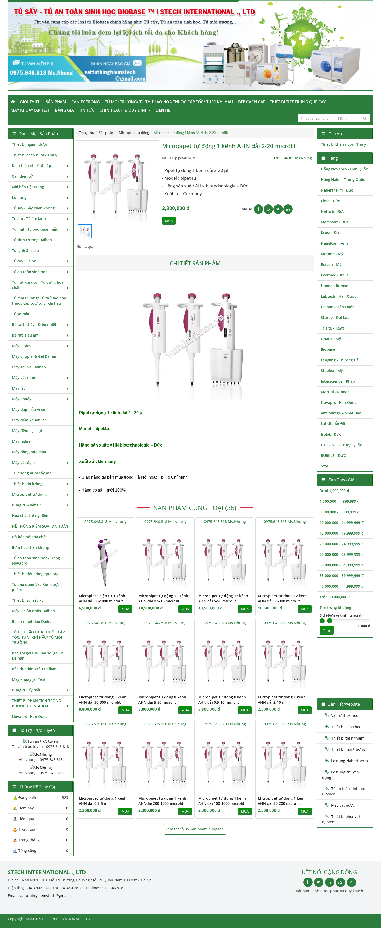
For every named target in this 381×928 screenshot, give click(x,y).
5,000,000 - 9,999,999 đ (339, 511)
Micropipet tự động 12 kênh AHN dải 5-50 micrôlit (223, 598)
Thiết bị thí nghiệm (347, 738)
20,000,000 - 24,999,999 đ (342, 543)
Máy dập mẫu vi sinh (30, 409)
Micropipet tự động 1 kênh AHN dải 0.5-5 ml (102, 801)
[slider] (322, 620)
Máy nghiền (22, 441)
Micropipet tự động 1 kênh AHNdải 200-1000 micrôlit (162, 801)
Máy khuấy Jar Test (30, 110)
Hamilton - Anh (334, 243)
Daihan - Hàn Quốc (337, 306)
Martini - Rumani (336, 391)
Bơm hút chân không (30, 547)
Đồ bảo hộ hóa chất (29, 536)
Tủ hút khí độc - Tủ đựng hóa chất (38, 285)
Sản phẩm (56, 101)
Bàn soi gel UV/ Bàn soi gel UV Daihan (38, 656)
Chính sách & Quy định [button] (124, 110)
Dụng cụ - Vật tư (26, 504)
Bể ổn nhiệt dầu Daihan (33, 621)
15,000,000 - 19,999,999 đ (342, 533)
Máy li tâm (21, 345)
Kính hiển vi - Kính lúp (31, 165)
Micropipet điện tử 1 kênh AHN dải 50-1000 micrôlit (102, 598)
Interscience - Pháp (338, 381)
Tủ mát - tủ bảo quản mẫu (35, 229)
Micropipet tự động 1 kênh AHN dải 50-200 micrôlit (282, 801)
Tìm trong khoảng (335, 607)
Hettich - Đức (332, 211)
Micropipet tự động (29, 494)
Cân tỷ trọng (85, 101)
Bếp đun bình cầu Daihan (34, 668)
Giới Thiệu (30, 101)
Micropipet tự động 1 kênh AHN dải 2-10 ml (282, 700)
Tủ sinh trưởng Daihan (32, 239)
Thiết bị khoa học (346, 726)
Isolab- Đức (331, 434)
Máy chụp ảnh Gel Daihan (34, 356)
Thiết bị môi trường (348, 749)
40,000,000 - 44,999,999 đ (342, 586)
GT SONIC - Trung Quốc (341, 444)
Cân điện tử (22, 176)
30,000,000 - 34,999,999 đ (342, 564)
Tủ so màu (21, 313)
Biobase (328, 349)
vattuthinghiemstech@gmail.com (48, 895)
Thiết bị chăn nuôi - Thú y (34, 154)
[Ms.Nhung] (41, 754)
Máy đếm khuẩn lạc (29, 420)
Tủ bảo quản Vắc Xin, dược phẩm (35, 587)
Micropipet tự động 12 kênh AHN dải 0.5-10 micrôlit (163, 598)
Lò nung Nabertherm (349, 760)
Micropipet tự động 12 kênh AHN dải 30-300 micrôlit (283, 598)
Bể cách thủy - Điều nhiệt (34, 324)
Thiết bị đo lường (27, 483)
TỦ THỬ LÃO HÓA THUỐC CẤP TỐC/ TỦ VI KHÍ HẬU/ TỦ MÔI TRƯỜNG (38, 637)
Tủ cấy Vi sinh (24, 261)
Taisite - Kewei (333, 328)
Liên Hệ (163, 110)
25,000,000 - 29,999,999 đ (342, 554)
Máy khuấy (21, 398)
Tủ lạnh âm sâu (25, 250)
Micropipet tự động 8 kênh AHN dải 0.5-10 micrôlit (222, 700)
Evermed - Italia (335, 275)
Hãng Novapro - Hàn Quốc (344, 168)
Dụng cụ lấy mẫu (26, 690)
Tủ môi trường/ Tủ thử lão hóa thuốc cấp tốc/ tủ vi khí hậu (169, 101)
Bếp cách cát (251, 101)
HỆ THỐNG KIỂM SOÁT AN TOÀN (40, 526)
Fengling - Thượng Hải (340, 359)
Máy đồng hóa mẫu (29, 451)
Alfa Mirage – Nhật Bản (341, 413)
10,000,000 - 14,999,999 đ (342, 522)
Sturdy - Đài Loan (336, 317)
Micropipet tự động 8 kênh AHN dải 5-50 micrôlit (162, 700)
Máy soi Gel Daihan (29, 366)
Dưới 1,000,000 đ (334, 490)
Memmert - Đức (335, 222)
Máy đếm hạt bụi (27, 430)
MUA (169, 220)
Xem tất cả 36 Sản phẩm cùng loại (195, 829)
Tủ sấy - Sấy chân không (33, 208)
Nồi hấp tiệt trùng (28, 186)
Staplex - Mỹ (332, 370)
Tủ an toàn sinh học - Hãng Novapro (36, 561)
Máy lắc (18, 388)
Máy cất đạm (23, 462)
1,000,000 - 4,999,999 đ (339, 501)
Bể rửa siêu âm (25, 335)
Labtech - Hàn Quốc (338, 296)
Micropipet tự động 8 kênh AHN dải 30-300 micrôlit (102, 700)
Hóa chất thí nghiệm (30, 515)
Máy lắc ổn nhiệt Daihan (33, 610)
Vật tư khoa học (344, 715)
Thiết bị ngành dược (30, 144)
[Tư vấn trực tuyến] (40, 741)
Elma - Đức (330, 200)
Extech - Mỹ (331, 264)
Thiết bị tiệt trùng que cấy (298, 101)
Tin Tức (86, 110)
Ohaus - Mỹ (331, 338)
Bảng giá (64, 110)
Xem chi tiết (120, 587)
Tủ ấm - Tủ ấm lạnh (29, 218)
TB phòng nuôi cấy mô (32, 473)
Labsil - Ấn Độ (333, 423)
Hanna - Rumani (335, 285)
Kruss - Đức (331, 232)
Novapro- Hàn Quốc (29, 716)
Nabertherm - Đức (337, 190)
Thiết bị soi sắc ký (28, 600)
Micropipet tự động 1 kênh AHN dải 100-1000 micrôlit (222, 801)
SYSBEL (327, 466)
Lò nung (19, 197)
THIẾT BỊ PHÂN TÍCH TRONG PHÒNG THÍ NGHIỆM (36, 703)
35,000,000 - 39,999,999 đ (342, 575)
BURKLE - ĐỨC (333, 455)
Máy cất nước (24, 377)
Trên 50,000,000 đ (335, 596)
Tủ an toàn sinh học (29, 271)
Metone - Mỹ (332, 253)
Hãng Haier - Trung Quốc (343, 179)
